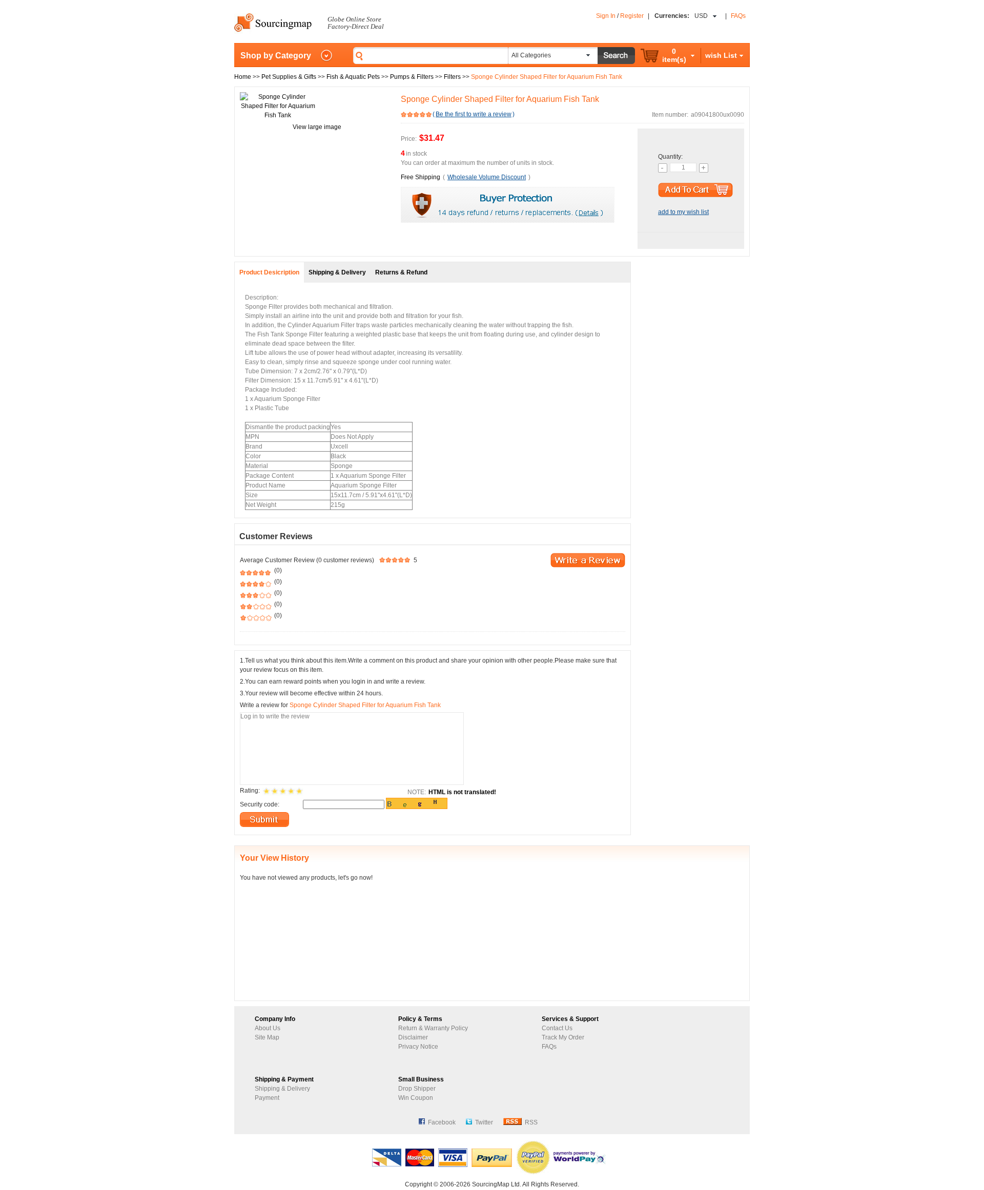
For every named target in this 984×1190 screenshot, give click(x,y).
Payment (267, 1097)
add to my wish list (683, 212)
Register (632, 15)
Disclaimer (413, 1037)
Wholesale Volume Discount (486, 177)
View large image (317, 127)
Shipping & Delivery (282, 1088)
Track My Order (563, 1037)
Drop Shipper (417, 1088)
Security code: (259, 804)
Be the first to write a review (473, 114)
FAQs (738, 15)
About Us (267, 1028)
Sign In (606, 15)
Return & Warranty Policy (433, 1028)
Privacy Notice (418, 1046)
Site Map (267, 1037)
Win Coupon (415, 1097)
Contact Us (557, 1028)
